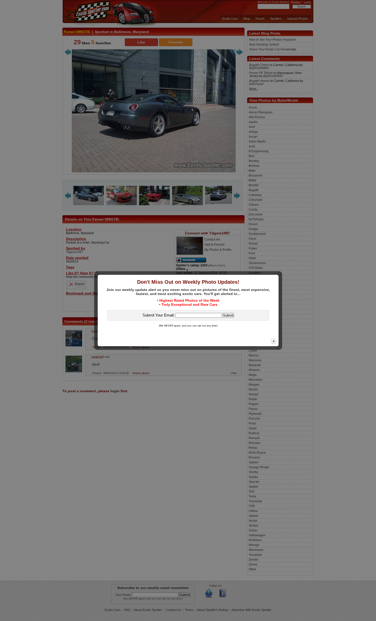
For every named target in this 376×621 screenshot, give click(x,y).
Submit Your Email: (158, 315)
